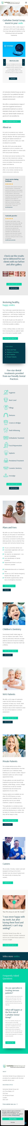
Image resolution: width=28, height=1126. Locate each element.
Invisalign (14, 60)
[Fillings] (14, 407)
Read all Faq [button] (10, 1042)
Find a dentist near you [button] (11, 121)
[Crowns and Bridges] (14, 422)
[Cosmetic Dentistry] (14, 468)
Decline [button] (13, 1122)
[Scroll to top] (25, 1123)
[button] (14, 49)
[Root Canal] (14, 400)
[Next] (23, 65)
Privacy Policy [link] (16, 1115)
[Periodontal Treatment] (14, 460)
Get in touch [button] (14, 288)
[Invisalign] (14, 475)
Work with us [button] (8, 882)
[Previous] (4, 65)
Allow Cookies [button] (13, 1118)
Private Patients (11, 357)
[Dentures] (14, 415)
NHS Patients (11, 354)
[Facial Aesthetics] (14, 445)
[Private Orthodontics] (14, 437)
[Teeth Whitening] (14, 430)
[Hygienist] (14, 392)
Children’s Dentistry (13, 352)
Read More (13, 78)
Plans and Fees (11, 350)
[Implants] (14, 452)
